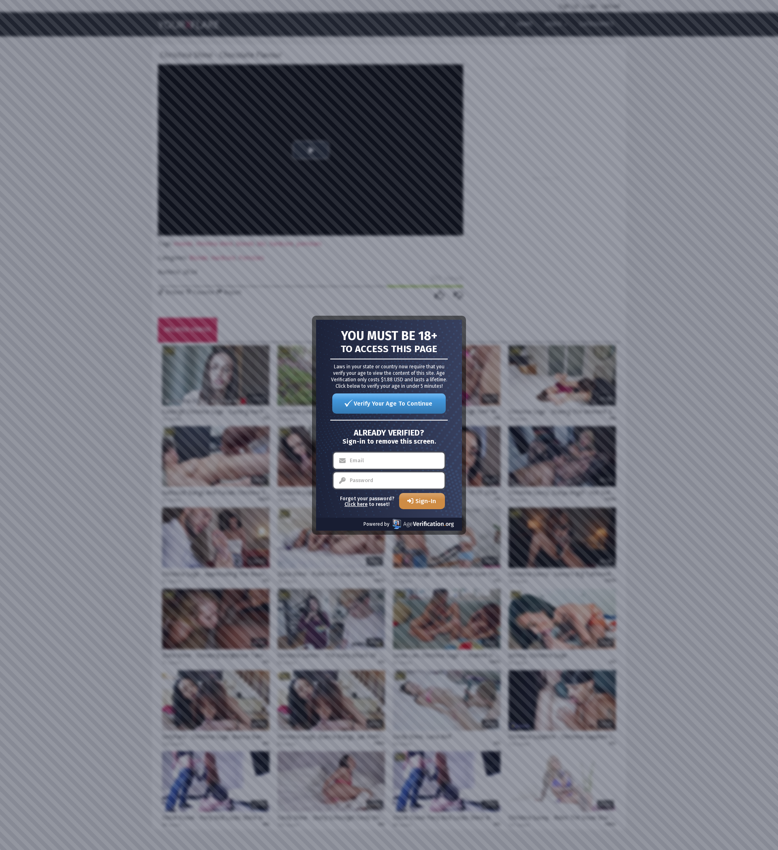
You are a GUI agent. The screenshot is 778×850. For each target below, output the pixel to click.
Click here (356, 504)
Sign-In (425, 501)
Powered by (376, 524)
